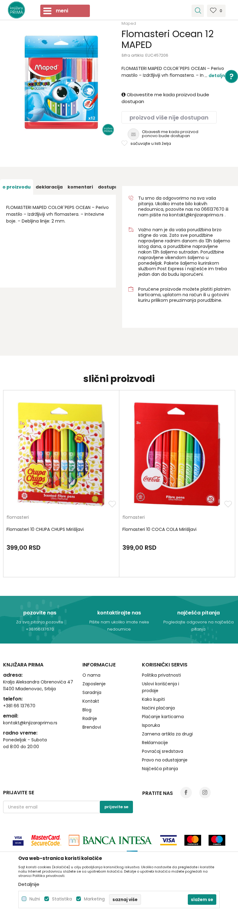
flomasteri (18, 517)
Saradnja (91, 692)
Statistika (62, 899)
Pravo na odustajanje (164, 760)
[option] (60, 82)
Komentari (80, 187)
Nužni (34, 899)
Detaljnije (219, 75)
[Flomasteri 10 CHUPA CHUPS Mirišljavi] (61, 454)
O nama (91, 675)
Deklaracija (49, 187)
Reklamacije (155, 742)
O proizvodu (16, 187)
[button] (198, 11)
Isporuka (151, 725)
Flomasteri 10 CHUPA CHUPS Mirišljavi (45, 529)
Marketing (94, 899)
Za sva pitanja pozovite (39, 622)
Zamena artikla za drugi (167, 734)
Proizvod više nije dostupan (169, 117)
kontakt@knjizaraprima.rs (196, 215)
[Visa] (18, 840)
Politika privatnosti (161, 675)
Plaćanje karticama (163, 716)
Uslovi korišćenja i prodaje (160, 687)
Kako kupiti (153, 699)
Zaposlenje (94, 684)
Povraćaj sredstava (162, 751)
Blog (86, 710)
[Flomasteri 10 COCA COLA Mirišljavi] (177, 454)
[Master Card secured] (46, 840)
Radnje (89, 718)
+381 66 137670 (19, 706)
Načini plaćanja (158, 708)
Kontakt (90, 701)
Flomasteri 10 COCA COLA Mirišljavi (159, 529)
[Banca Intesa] (110, 840)
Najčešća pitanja (160, 768)
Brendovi (91, 727)
